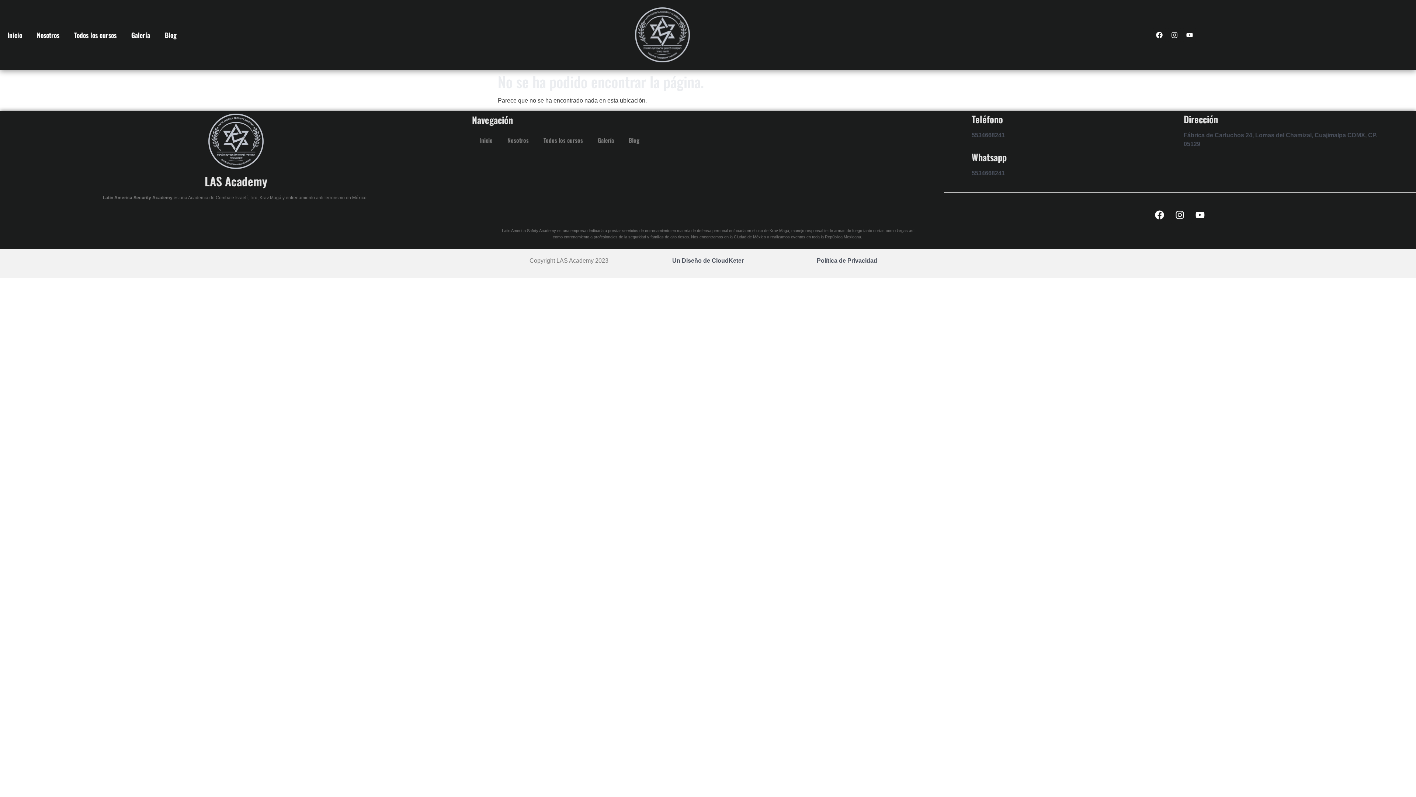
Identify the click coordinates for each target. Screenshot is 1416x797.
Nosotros (48, 35)
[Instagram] (1174, 35)
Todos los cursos (95, 35)
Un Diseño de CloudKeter (708, 261)
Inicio (14, 35)
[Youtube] (1189, 35)
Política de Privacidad (847, 261)
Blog (171, 35)
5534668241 (988, 135)
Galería (140, 35)
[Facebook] (1159, 35)
